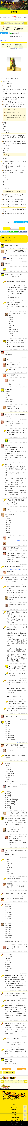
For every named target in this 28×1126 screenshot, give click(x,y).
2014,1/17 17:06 (23, 834)
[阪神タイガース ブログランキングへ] (14, 228)
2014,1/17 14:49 (23, 506)
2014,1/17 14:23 (23, 418)
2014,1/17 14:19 (24, 362)
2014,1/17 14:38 (23, 442)
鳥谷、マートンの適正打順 (18, 48)
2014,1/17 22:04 (23, 901)
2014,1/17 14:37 (23, 535)
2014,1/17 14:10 (24, 271)
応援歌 (14, 1112)
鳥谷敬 (25, 222)
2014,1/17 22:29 (23, 944)
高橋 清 (18, 742)
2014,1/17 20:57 (23, 890)
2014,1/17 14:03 (23, 248)
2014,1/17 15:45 (23, 602)
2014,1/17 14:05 (23, 266)
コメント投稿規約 (14, 1117)
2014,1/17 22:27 (23, 921)
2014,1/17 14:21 (24, 260)
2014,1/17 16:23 (23, 747)
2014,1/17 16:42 (23, 783)
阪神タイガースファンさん (15, 569)
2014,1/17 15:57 (23, 718)
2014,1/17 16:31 (24, 760)
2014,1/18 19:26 (23, 338)
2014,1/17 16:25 (23, 699)
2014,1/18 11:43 (23, 563)
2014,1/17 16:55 (23, 827)
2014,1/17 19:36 (23, 896)
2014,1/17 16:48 (23, 511)
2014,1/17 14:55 (23, 411)
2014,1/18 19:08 (23, 997)
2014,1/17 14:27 (23, 462)
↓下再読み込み (21, 1069)
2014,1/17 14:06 (23, 279)
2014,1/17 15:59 (23, 742)
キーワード (14, 1107)
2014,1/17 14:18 (24, 404)
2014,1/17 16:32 (23, 706)
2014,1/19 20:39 (23, 1047)
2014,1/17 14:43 (23, 545)
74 (3, 40)
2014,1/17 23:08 (23, 951)
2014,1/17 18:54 (23, 881)
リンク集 (14, 1115)
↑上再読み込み (6, 1069)
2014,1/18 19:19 (23, 1020)
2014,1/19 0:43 (24, 1036)
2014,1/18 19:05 (23, 990)
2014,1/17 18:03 (23, 876)
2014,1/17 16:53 (23, 349)
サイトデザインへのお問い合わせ (14, 1120)
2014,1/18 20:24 (23, 1003)
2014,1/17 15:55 (23, 377)
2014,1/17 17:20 (23, 856)
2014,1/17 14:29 (23, 497)
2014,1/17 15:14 (24, 372)
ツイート (5, 33)
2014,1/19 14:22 (23, 1066)
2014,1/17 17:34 (23, 847)
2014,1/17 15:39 (23, 624)
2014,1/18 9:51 (24, 713)
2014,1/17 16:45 (23, 678)
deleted (18, 540)
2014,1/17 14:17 (24, 357)
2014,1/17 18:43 (23, 386)
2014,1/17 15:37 (23, 595)
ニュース (14, 1104)
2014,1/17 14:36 (23, 367)
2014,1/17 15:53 (23, 670)
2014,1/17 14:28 (23, 437)
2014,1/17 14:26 (23, 428)
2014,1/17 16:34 (23, 753)
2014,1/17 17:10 (24, 574)
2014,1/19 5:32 (24, 1056)
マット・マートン (19, 222)
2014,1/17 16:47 (23, 789)
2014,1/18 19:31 (23, 609)
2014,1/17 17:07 (24, 815)
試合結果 (14, 1110)
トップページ (14, 1102)
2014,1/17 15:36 (23, 300)
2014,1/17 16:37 (23, 311)
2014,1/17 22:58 (23, 973)
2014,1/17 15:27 (23, 550)
